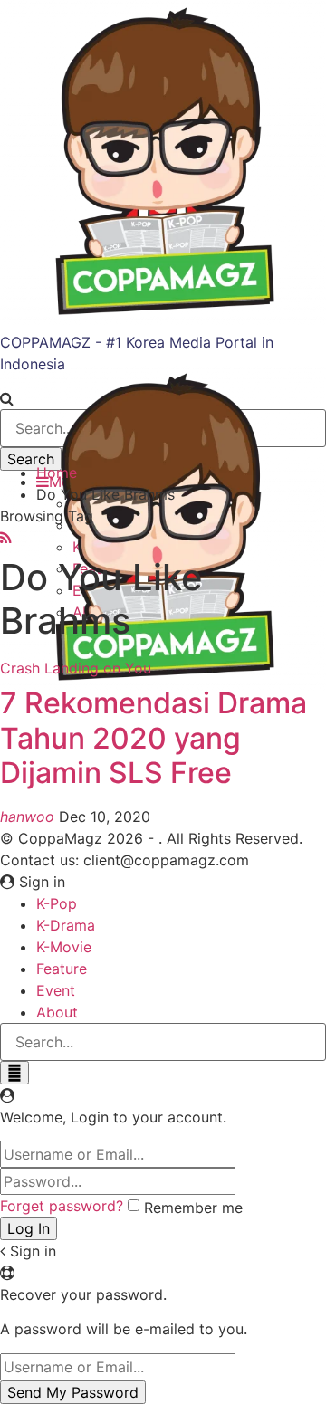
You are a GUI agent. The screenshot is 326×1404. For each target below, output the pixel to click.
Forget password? (61, 1206)
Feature (61, 969)
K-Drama (65, 925)
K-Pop (56, 903)
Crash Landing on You (75, 668)
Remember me (193, 1207)
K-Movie (63, 947)
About (57, 1012)
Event (55, 990)
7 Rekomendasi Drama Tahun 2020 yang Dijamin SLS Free (153, 737)
